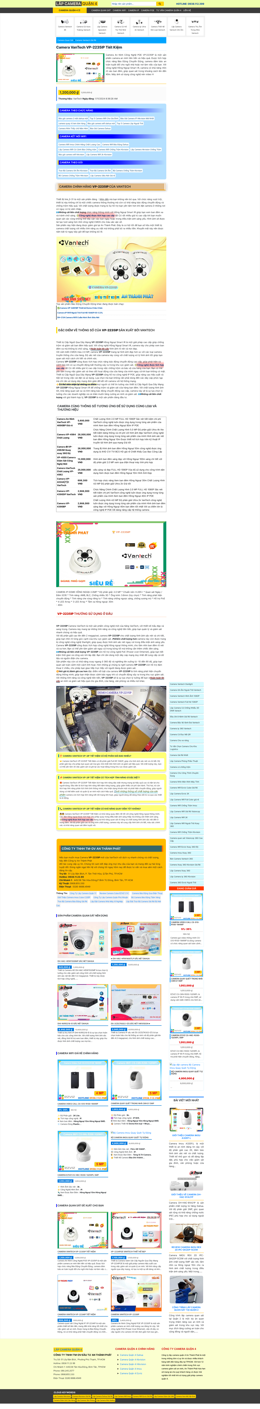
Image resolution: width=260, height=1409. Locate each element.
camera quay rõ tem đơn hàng (72, 123)
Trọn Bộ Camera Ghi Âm (100, 170)
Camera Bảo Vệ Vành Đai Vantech (185, 722)
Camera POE (147, 10)
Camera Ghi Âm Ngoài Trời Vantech (185, 690)
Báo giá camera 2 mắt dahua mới (73, 118)
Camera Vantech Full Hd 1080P (184, 702)
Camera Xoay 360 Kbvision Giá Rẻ (185, 865)
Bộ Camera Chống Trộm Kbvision (127, 170)
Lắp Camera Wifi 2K (179, 817)
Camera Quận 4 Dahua (131, 1355)
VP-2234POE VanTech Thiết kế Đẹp (128, 1251)
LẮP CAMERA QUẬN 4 (68, 1349)
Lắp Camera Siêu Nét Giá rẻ (102, 175)
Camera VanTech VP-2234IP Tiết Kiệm (77, 1314)
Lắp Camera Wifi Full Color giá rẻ (184, 799)
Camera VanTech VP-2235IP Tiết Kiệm (89, 47)
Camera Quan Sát (101, 10)
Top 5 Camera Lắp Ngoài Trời (130, 123)
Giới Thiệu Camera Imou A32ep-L (186, 1136)
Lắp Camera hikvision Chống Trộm (146, 149)
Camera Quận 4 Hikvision (133, 1364)
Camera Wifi (119, 10)
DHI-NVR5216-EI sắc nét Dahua (73, 1023)
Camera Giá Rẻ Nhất (179, 755)
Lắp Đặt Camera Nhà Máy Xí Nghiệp (107, 901)
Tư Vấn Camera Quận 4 (168, 10)
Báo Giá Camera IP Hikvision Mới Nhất (137, 118)
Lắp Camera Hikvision (62, 1396)
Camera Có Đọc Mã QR (180, 734)
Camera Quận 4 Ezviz (131, 1373)
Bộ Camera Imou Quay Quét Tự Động (130, 1137)
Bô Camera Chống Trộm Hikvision (73, 175)
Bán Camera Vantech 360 (181, 859)
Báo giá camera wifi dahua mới (101, 123)
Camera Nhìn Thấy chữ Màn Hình (73, 128)
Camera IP (133, 10)
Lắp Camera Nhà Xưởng (106, 1400)
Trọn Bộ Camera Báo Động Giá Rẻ (72, 901)
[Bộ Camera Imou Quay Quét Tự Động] (131, 1132)
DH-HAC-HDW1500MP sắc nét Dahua (76, 961)
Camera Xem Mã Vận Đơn (185, 1396)
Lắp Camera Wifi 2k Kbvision (99, 154)
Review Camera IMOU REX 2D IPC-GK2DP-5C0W (186, 1248)
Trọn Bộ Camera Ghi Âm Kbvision (73, 170)
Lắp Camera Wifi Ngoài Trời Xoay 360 (184, 824)
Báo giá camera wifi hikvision (71, 154)
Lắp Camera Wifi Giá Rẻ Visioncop (185, 811)
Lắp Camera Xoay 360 (180, 870)
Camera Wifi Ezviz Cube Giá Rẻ (184, 788)
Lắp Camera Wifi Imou (122, 1396)
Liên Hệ (187, 10)
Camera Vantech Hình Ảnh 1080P (184, 696)
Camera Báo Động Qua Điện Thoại (147, 893)
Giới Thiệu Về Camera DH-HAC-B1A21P (186, 1195)
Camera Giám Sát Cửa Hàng (64, 1400)
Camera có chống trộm (180, 767)
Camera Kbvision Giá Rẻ (81, 1396)
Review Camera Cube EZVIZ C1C (114, 893)
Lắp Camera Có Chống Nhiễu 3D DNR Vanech (184, 709)
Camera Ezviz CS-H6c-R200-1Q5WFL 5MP (78, 1175)
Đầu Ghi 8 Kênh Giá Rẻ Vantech (184, 716)
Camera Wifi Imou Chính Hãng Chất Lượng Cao (79, 144)
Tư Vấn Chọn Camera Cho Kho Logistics (183, 747)
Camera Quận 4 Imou (131, 1368)
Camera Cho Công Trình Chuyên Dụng (184, 774)
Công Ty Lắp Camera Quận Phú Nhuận (111, 897)
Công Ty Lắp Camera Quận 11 (83, 893)
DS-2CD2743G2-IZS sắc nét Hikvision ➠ (130, 1023)
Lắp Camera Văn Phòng (86, 1400)
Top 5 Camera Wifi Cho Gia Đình (104, 118)
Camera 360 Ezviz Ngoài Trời (183, 882)
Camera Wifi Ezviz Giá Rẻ (142, 1396)
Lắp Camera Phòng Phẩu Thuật (184, 761)
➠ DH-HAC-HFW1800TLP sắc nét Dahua (130, 958)
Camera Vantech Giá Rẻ (85, 40)
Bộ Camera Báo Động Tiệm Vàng (145, 897)
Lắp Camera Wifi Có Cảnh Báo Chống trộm (77, 149)
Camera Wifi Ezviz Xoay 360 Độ (184, 847)
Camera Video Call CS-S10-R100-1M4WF (78, 1104)
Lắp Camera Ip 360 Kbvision (182, 876)
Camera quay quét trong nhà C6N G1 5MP (132, 1103)
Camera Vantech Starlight (181, 684)
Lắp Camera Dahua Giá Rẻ (102, 1396)
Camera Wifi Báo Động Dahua (115, 144)
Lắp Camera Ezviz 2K (179, 793)
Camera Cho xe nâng (179, 740)
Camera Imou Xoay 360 (180, 853)
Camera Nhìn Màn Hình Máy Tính (184, 782)
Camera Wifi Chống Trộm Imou (183, 805)
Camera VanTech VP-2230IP (125, 1314)
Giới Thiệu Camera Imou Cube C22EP (74, 897)
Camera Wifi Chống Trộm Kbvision (113, 149)
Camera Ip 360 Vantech (180, 728)
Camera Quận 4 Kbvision (132, 1359)
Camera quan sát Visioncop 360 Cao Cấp (186, 839)
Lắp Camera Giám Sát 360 (164, 1396)
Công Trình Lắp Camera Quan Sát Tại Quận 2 (186, 1308)
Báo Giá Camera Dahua (100, 128)
